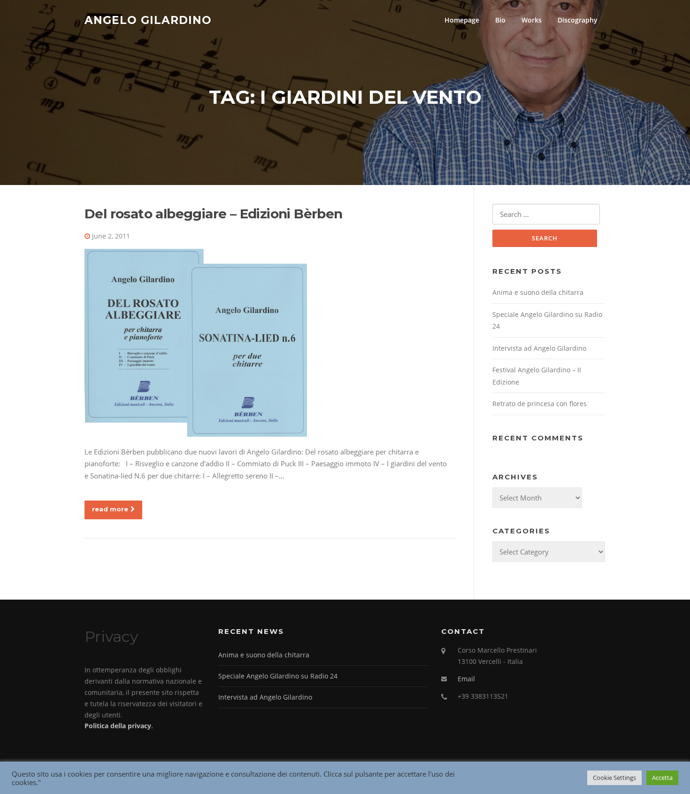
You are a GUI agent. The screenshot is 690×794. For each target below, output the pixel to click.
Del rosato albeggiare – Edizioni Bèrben (213, 214)
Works (531, 19)
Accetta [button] (662, 777)
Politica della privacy (117, 725)
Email (466, 678)
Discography (578, 19)
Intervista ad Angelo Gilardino (539, 348)
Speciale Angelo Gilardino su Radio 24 (277, 675)
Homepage (462, 19)
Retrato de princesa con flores (539, 403)
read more (110, 509)
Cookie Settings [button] (614, 777)
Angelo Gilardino (148, 19)
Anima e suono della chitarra (537, 292)
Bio (500, 19)
